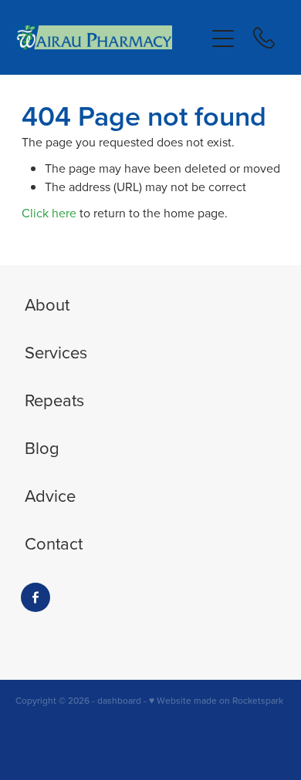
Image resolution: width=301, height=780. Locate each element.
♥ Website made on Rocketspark (216, 700)
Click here (49, 212)
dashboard (119, 700)
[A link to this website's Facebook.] (35, 597)
